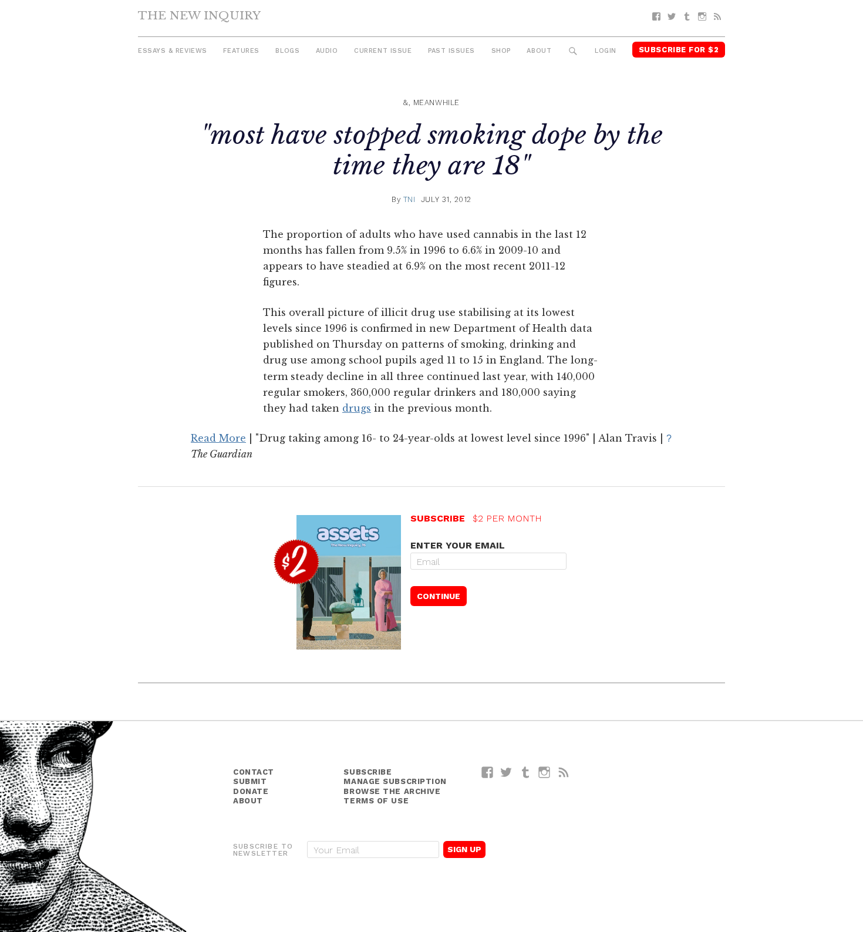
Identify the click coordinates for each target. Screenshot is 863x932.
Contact (253, 772)
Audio (327, 51)
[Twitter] (671, 16)
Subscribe (367, 772)
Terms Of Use (376, 800)
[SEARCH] (573, 51)
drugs (356, 408)
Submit (250, 781)
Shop (501, 51)
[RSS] (717, 16)
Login (605, 51)
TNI (409, 199)
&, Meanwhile (431, 102)
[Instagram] (702, 16)
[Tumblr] (687, 16)
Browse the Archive (391, 791)
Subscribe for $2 (679, 49)
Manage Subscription (394, 781)
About (539, 51)
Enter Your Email (457, 545)
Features (241, 51)
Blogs (287, 51)
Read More (218, 438)
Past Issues (451, 51)
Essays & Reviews (172, 51)
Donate (250, 791)
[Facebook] (656, 16)
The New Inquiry (199, 15)
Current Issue (383, 51)
